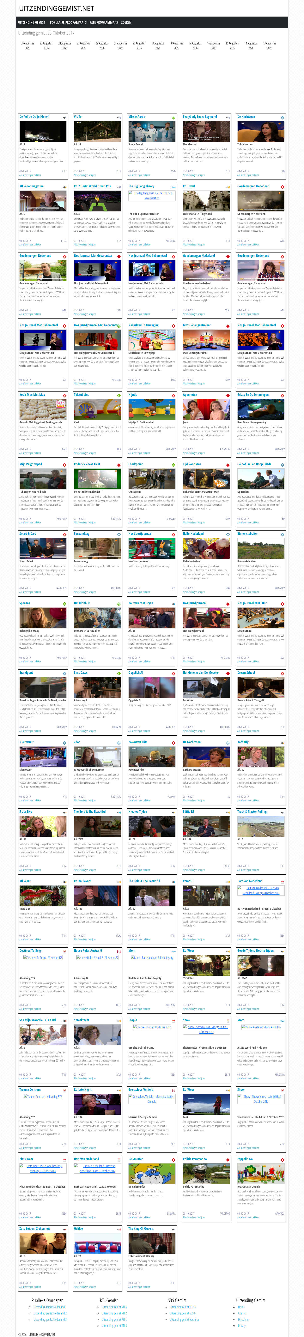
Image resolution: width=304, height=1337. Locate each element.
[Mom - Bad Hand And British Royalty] (152, 957)
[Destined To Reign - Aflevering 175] (43, 957)
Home (241, 1307)
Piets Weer (26, 1159)
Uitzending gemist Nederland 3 (50, 1319)
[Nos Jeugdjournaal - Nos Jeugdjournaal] (206, 617)
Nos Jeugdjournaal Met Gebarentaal (97, 325)
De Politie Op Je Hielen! (34, 116)
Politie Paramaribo (195, 1159)
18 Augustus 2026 (176, 45)
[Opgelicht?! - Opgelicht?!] (152, 687)
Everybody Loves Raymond (200, 116)
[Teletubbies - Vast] (97, 409)
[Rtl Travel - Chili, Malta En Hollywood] (206, 200)
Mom (131, 950)
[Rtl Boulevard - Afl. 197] (97, 895)
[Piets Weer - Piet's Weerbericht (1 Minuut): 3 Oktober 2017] (43, 1168)
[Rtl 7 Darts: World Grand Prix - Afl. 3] (97, 200)
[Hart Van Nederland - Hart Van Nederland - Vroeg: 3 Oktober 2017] (261, 890)
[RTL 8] (173, 603)
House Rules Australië (88, 950)
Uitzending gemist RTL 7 (114, 1319)
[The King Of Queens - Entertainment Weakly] (152, 1243)
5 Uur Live (25, 811)
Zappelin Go (245, 1159)
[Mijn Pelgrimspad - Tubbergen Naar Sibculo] (43, 478)
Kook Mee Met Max (32, 394)
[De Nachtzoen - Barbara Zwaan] (206, 756)
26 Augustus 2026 (27, 45)
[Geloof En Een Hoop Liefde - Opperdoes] (261, 478)
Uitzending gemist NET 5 (183, 1307)
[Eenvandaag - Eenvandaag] (97, 548)
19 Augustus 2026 (157, 45)
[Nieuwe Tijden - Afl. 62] (152, 826)
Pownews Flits (137, 742)
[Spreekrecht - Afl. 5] (97, 1034)
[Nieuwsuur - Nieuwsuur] (43, 756)
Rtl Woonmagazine (31, 186)
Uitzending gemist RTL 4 (114, 1307)
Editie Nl (188, 811)
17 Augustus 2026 (195, 45)
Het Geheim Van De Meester (201, 672)
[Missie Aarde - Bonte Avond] (152, 131)
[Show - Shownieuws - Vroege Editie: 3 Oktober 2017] (206, 1029)
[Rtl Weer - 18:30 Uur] (43, 895)
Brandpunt (26, 672)
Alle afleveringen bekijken (30, 175)
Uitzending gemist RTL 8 (114, 1325)
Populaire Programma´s (68, 22)
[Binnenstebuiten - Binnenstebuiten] (261, 548)
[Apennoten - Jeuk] (206, 409)
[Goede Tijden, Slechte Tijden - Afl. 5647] (261, 965)
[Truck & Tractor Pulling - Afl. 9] (261, 826)
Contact (242, 1313)
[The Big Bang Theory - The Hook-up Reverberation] (152, 195)
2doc (77, 742)
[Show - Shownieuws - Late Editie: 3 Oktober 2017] (261, 1098)
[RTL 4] (64, 186)
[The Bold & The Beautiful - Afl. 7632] (97, 826)
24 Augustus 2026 (64, 45)
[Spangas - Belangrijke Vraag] (43, 617)
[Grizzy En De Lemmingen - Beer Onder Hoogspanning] (261, 409)
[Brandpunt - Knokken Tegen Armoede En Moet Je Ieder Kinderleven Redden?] (43, 687)
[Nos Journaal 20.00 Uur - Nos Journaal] (261, 617)
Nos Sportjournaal (140, 533)
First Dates (80, 672)
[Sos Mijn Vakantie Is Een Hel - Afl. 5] (43, 1034)
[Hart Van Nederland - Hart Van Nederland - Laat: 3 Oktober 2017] (97, 1168)
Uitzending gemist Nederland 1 (50, 1307)
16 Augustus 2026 (213, 45)
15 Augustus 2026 (232, 45)
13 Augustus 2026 (269, 45)
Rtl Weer (24, 881)
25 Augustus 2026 (46, 45)
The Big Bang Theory (141, 186)
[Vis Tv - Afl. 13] (97, 131)
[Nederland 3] (173, 117)
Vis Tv (77, 116)
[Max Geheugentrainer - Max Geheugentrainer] (206, 339)
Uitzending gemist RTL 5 (114, 1313)
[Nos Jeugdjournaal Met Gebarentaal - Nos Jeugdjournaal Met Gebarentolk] (97, 339)
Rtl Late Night (82, 1089)
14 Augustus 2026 (250, 45)
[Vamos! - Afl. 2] (206, 895)
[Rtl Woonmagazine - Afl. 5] (43, 200)
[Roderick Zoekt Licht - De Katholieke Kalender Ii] (97, 478)
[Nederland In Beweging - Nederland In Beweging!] (152, 339)
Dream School (246, 672)
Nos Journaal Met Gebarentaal (93, 255)
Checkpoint (135, 464)
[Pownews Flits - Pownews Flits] (152, 756)
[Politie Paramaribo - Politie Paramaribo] (206, 1173)
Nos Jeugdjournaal (194, 603)
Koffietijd (243, 742)
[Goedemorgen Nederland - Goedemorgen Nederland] (261, 200)
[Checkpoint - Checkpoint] (152, 478)
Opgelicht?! (135, 672)
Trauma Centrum (30, 1089)
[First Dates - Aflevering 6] (97, 687)
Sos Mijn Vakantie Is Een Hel (37, 1020)
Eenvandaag (81, 533)
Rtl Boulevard (82, 881)
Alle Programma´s (104, 22)
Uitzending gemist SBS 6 (182, 1313)
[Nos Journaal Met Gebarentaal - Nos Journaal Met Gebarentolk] (97, 270)
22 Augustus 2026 (102, 45)
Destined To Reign (30, 950)
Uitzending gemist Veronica (184, 1319)
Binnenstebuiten (247, 533)
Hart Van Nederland (249, 881)
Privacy (241, 1325)
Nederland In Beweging (143, 325)
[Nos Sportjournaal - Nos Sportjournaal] (152, 548)
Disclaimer (243, 1319)
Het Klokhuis (82, 603)
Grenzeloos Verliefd (140, 1089)
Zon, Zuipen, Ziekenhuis (34, 1228)
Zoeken (126, 22)
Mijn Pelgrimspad (30, 464)
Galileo (78, 1228)
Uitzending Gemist (31, 22)
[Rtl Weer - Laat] (206, 1104)
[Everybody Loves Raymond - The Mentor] (206, 131)
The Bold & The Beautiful (90, 811)
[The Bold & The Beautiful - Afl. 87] (152, 895)
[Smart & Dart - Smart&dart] (43, 548)
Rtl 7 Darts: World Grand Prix (92, 186)
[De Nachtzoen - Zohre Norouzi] (261, 131)
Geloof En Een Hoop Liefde (254, 464)
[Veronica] (173, 186)
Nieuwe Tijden (137, 811)
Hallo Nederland (193, 533)
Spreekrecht (81, 1020)
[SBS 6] (282, 881)
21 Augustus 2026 (120, 45)
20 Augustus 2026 (139, 45)
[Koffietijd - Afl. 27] (261, 756)
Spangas (24, 603)
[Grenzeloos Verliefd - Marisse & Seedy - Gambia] (152, 1098)
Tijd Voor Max (192, 464)
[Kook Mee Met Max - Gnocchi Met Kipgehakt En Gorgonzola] (43, 409)
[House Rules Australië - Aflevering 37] (97, 957)
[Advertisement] (142, 83)
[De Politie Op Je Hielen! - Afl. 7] (43, 131)
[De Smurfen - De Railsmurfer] (152, 1173)
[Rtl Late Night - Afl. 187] (97, 1104)
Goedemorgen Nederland (253, 186)
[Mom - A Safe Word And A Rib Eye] (261, 1027)
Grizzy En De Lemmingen (253, 394)
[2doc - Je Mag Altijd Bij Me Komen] (97, 756)
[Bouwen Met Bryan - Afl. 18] (152, 617)
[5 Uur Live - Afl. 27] (43, 826)
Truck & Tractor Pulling (252, 811)
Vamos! (187, 881)
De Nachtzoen (246, 116)
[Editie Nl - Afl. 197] (206, 826)
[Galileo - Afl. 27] (97, 1243)
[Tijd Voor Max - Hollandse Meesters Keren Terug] (206, 478)
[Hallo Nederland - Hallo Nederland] (206, 548)
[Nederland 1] (282, 186)
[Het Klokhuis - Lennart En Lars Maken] (97, 617)
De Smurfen (135, 1159)
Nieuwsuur (26, 742)
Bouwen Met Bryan (140, 603)
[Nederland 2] (282, 117)
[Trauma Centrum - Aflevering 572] (43, 1096)
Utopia (132, 1020)
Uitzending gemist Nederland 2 (50, 1313)
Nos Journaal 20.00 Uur (252, 603)
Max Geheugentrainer (197, 325)
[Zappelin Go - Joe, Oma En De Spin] (261, 1173)
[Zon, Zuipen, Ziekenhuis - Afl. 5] (43, 1243)
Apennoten (190, 394)
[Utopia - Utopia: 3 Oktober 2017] (152, 1027)
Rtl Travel (189, 186)
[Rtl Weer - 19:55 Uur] (206, 965)
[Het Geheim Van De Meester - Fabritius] (206, 687)
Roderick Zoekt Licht (87, 464)
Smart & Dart (27, 533)
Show (186, 1020)
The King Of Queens (141, 1228)
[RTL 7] (64, 117)
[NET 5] (119, 951)
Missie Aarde (136, 116)
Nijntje (132, 394)
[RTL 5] (64, 1020)
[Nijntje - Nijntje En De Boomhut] (152, 409)
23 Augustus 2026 (83, 45)
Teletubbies (81, 394)
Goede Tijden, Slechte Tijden (255, 950)
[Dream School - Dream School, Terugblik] (261, 687)
